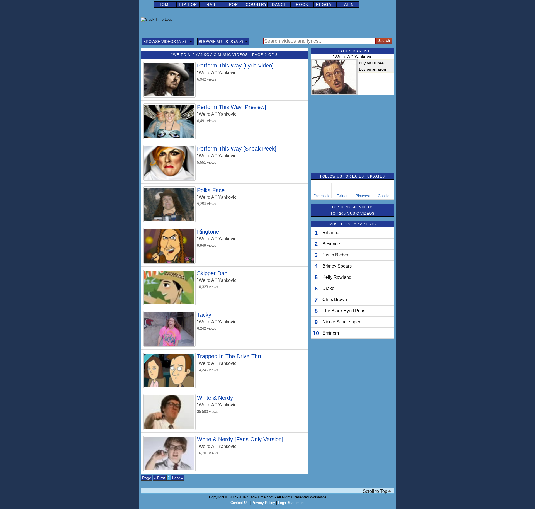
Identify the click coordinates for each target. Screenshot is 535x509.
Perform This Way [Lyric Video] (235, 65)
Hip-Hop (188, 4)
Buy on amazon (372, 69)
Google (383, 196)
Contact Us (239, 503)
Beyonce (331, 243)
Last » (177, 478)
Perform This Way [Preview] (231, 107)
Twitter (342, 196)
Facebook (321, 196)
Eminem (330, 333)
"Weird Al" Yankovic (216, 72)
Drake (328, 288)
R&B (210, 4)
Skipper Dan (212, 273)
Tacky (204, 315)
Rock (302, 4)
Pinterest (363, 196)
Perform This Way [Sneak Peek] (236, 149)
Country (256, 4)
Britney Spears (337, 266)
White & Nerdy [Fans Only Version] (240, 439)
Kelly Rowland (336, 277)
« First (159, 478)
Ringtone (208, 232)
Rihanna (330, 232)
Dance (279, 4)
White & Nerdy (215, 398)
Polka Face (211, 190)
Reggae (325, 4)
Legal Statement (291, 503)
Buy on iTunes (371, 63)
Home (165, 4)
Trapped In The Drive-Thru (230, 356)
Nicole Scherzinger (341, 321)
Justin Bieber (335, 255)
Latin (348, 4)
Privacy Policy (263, 503)
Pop (233, 4)
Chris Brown (334, 299)
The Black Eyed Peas (343, 310)
